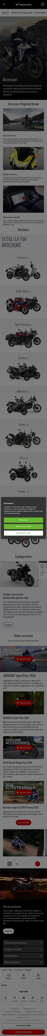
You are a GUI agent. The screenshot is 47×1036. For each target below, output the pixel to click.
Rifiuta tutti (23, 520)
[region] (23, 518)
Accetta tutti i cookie (23, 526)
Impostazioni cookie (23, 533)
